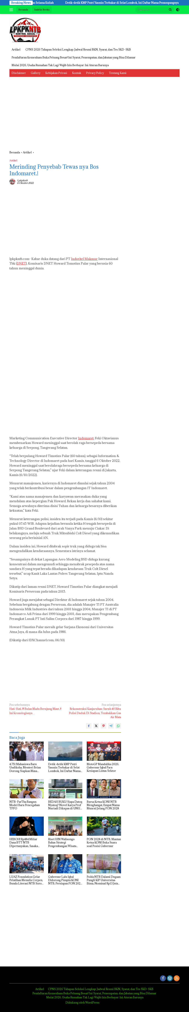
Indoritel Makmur (84, 259)
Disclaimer (19, 73)
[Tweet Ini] (96, 726)
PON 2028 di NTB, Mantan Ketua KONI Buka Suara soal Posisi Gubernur (104, 843)
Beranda (23, 9)
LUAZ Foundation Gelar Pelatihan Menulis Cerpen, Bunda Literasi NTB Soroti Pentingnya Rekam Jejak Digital (26, 880)
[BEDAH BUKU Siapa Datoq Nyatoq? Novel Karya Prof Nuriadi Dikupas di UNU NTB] (65, 788)
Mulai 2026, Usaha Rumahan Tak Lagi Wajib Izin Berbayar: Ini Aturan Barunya (60, 65)
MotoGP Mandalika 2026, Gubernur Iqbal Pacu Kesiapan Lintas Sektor (103, 768)
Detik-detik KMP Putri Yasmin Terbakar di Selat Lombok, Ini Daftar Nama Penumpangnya (104, 2)
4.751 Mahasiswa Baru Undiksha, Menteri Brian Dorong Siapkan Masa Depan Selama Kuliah (25, 768)
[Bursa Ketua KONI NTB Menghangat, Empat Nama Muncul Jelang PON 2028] (104, 788)
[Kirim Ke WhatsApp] (118, 726)
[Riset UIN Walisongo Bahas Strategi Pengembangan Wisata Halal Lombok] (65, 826)
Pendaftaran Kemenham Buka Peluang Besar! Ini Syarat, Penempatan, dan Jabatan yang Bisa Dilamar (73, 57)
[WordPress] (170, 978)
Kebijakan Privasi (56, 73)
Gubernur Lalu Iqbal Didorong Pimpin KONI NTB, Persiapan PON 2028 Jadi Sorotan (65, 880)
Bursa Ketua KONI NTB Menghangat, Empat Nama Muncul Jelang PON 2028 (103, 805)
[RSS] (177, 978)
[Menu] (11, 10)
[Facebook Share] (89, 726)
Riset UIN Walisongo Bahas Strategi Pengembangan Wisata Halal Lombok (62, 843)
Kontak (76, 73)
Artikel (16, 49)
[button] (170, 10)
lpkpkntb (22, 180)
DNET (21, 263)
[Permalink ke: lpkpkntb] (12, 181)
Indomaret (86, 438)
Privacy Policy (95, 73)
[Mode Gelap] (178, 10)
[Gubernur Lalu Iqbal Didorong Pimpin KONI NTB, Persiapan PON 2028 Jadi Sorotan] (65, 863)
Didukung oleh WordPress (82, 1002)
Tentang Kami (117, 73)
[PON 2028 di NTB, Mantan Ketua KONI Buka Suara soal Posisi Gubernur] (104, 826)
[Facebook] (163, 978)
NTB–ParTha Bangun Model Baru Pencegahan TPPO (24, 805)
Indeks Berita (41, 9)
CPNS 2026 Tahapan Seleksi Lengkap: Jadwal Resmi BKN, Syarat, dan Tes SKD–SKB (78, 49)
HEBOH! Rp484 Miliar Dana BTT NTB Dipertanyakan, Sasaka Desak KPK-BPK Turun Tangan (23, 843)
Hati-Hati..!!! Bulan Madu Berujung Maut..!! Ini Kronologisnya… (35, 709)
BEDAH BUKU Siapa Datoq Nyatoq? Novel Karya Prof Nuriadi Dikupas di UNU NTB (65, 805)
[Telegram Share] (111, 726)
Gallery (35, 73)
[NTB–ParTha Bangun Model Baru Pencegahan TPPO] (26, 788)
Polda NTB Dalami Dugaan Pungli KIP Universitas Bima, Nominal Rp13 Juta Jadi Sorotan (104, 880)
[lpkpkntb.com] (25, 29)
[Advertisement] (65, 115)
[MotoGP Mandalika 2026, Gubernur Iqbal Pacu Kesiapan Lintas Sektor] (104, 751)
